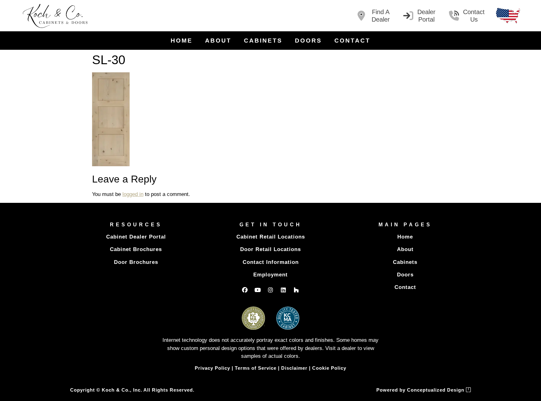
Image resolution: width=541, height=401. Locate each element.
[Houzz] (296, 290)
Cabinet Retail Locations (270, 237)
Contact (352, 40)
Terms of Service (255, 368)
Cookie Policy (329, 368)
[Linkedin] (283, 290)
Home (182, 40)
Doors (308, 40)
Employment (270, 275)
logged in (132, 194)
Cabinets (263, 40)
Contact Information (271, 262)
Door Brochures (136, 262)
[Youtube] (257, 290)
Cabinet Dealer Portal (136, 237)
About (218, 40)
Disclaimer (294, 368)
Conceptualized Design (436, 390)
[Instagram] (270, 290)
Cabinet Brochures (136, 249)
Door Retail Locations (270, 249)
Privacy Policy (212, 368)
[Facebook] (244, 290)
